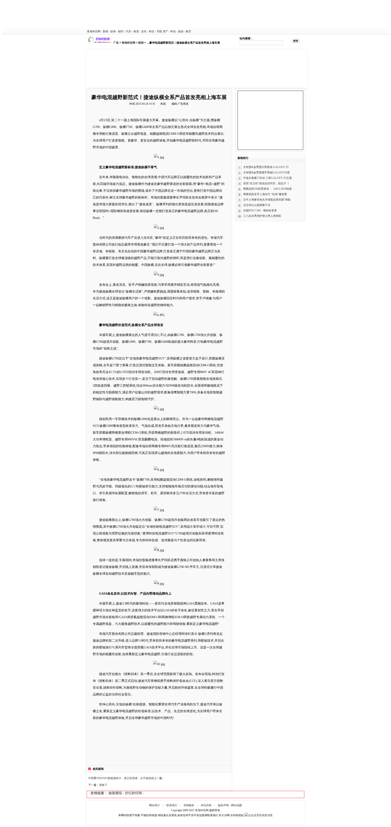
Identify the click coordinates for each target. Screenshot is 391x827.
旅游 (181, 31)
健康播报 (115, 793)
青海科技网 (93, 31)
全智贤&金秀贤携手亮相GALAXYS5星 (266, 172)
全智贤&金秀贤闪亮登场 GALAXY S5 (265, 167)
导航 (159, 31)
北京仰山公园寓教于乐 (256, 205)
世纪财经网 (133, 793)
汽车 (128, 31)
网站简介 (154, 805)
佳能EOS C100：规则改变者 (260, 210)
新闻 (105, 31)
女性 (144, 31)
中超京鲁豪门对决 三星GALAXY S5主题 (267, 178)
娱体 (113, 31)
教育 (188, 31)
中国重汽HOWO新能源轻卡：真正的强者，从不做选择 (121, 778)
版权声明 (223, 805)
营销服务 (189, 805)
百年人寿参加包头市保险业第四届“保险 (267, 199)
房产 (165, 31)
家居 (136, 31)
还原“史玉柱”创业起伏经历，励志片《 (266, 183)
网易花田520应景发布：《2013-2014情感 (267, 188)
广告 (116, 42)
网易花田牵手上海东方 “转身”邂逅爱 (265, 194)
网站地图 (236, 805)
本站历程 (206, 805)
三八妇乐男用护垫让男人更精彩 (262, 215)
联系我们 (171, 805)
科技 (151, 31)
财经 (121, 31)
